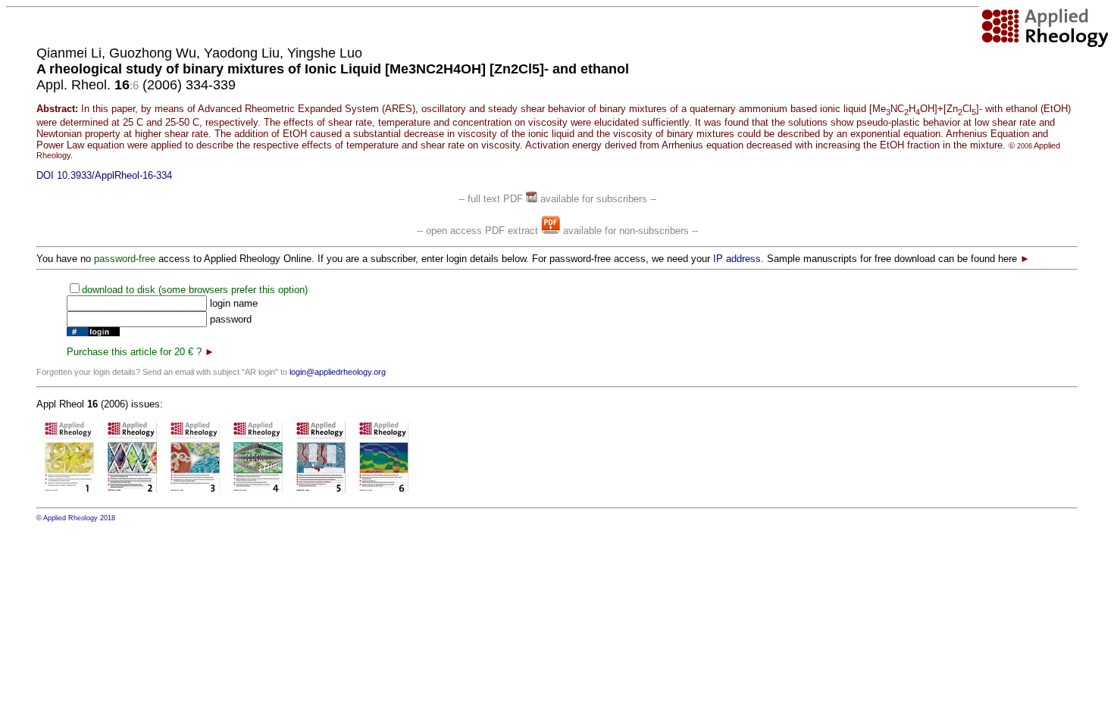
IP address (737, 258)
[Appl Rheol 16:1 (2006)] (69, 492)
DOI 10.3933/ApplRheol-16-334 (104, 175)
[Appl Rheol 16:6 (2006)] (384, 492)
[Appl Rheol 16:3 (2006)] (195, 492)
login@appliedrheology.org (337, 371)
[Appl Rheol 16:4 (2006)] (258, 492)
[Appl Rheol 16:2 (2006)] (132, 492)
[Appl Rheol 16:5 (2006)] (321, 492)
